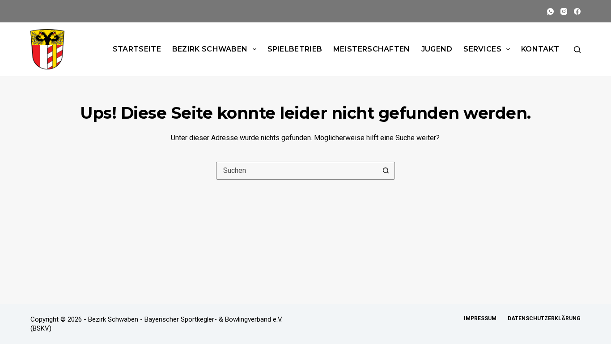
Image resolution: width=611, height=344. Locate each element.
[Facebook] (577, 11)
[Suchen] (577, 49)
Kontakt (540, 49)
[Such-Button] (386, 170)
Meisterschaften (371, 49)
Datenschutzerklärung (544, 318)
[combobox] (297, 171)
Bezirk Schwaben (210, 49)
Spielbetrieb (294, 49)
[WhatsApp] (550, 11)
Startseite (137, 49)
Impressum (480, 318)
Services (482, 49)
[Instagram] (563, 11)
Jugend (437, 49)
